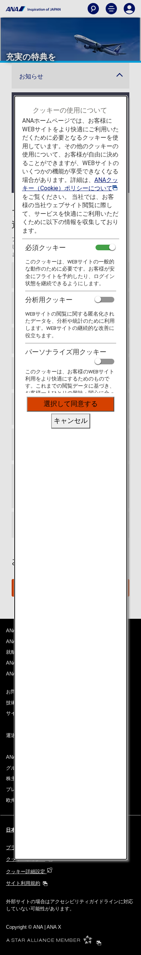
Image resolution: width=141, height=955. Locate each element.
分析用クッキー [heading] (49, 300)
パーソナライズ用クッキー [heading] (65, 352)
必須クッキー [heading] (45, 247)
